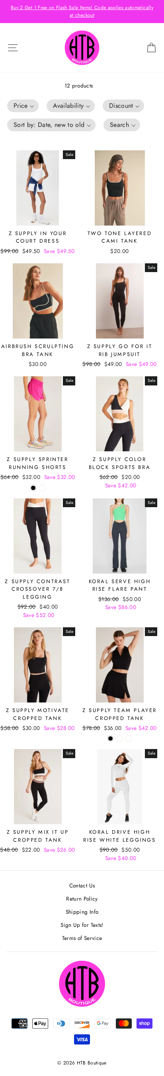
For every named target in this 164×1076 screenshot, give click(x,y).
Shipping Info (82, 912)
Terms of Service (82, 938)
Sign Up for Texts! (82, 925)
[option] (82, 11)
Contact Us (82, 885)
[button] (23, 105)
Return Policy (82, 899)
